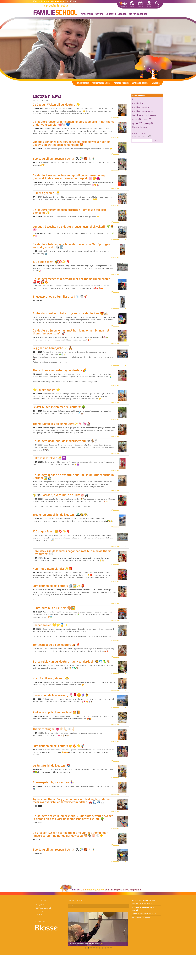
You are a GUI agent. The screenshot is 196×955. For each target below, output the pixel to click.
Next (125, 929)
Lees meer (125, 117)
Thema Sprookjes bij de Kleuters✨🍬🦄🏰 (61, 424)
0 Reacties (115, 117)
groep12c (137, 123)
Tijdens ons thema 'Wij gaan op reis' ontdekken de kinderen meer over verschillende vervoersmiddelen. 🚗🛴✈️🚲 (71, 800)
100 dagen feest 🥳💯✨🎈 (51, 262)
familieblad (138, 103)
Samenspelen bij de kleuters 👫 (53, 782)
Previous (70, 929)
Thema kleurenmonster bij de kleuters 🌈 (60, 370)
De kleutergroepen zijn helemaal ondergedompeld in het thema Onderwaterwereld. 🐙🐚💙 (74, 123)
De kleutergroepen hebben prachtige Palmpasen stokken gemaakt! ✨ (69, 211)
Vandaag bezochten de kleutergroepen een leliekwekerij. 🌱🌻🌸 (73, 228)
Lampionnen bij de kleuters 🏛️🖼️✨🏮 (59, 586)
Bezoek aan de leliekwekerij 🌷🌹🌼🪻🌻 (61, 695)
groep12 (136, 119)
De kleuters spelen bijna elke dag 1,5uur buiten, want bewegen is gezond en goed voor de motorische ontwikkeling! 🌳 (73, 817)
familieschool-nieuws (142, 111)
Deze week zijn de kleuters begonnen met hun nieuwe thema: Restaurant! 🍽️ (72, 552)
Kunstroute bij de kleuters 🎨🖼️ (54, 608)
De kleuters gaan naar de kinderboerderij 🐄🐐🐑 (65, 441)
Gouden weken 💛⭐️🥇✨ (50, 625)
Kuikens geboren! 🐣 (46, 193)
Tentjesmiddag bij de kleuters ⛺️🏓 (56, 645)
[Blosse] (46, 930)
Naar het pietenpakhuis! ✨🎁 (53, 569)
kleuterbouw (139, 127)
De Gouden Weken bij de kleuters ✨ (56, 105)
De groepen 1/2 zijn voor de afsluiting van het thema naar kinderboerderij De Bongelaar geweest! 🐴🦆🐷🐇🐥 (70, 834)
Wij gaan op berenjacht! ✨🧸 (52, 348)
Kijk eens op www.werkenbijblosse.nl (144, 913)
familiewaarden (142, 115)
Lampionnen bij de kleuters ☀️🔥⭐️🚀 (59, 746)
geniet (154, 115)
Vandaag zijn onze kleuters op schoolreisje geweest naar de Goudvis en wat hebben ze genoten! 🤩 (71, 143)
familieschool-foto (141, 107)
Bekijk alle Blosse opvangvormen (142, 903)
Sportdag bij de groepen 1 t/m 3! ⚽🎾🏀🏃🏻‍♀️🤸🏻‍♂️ (64, 159)
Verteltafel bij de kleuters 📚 (51, 766)
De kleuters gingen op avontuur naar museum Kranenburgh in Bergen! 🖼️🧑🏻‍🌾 (73, 476)
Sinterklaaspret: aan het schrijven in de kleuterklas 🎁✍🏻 (70, 313)
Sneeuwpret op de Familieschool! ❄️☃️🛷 (60, 297)
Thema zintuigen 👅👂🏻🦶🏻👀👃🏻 (54, 729)
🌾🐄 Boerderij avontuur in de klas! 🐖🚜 (61, 495)
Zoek (154, 140)
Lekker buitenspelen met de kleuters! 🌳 (59, 407)
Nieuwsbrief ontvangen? (141, 918)
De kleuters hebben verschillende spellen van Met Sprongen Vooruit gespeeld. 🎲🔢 (71, 245)
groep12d (149, 123)
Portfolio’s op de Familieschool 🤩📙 (56, 712)
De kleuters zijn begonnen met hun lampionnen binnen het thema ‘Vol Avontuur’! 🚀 (71, 332)
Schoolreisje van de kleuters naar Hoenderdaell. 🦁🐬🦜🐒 (72, 662)
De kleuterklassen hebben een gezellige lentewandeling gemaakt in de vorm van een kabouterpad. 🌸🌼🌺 (69, 177)
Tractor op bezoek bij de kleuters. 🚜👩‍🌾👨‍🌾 (60, 515)
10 (111, 948)
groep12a (147, 119)
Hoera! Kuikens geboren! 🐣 (51, 678)
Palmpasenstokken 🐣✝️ (49, 458)
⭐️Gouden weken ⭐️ (46, 390)
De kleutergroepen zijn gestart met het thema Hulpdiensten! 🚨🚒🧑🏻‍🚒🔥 (72, 280)
